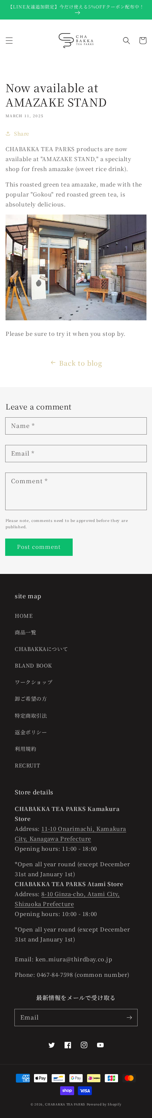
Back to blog (80, 363)
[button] (9, 40)
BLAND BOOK (33, 665)
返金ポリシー (31, 732)
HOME (23, 615)
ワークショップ (33, 682)
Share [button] (22, 133)
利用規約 (25, 748)
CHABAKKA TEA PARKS (65, 1104)
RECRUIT (27, 765)
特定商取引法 (31, 715)
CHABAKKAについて (41, 648)
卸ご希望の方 (31, 698)
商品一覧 (25, 632)
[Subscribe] (129, 1017)
